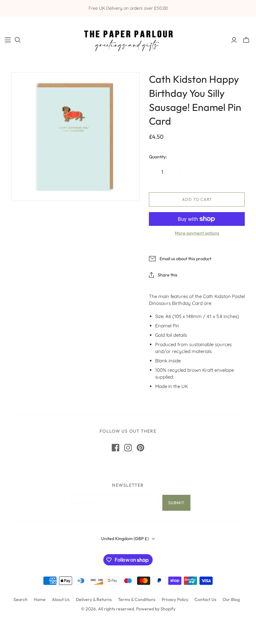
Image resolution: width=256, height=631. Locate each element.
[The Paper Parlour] (128, 40)
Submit (176, 502)
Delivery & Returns (94, 599)
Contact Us (205, 599)
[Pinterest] (140, 447)
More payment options (197, 233)
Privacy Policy (175, 599)
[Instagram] (128, 447)
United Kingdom (125, 538)
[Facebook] (115, 447)
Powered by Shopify (155, 609)
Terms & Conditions (136, 599)
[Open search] (18, 40)
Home (40, 599)
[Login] (234, 40)
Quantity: (158, 157)
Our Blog (231, 599)
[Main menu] (8, 40)
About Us (61, 599)
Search (20, 599)
